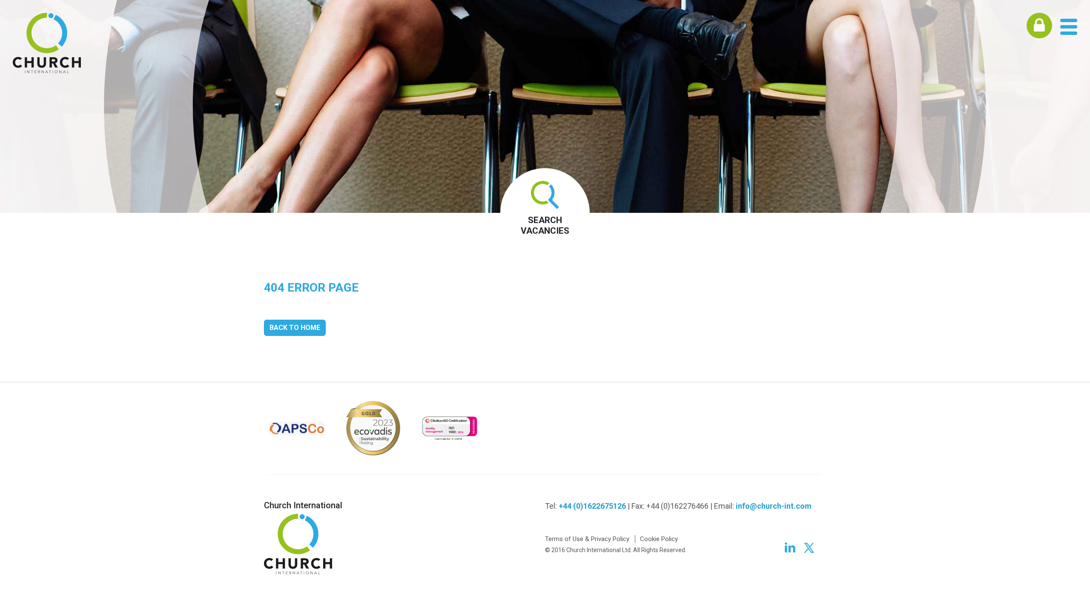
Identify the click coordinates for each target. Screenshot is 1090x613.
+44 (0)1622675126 (592, 505)
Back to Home (295, 328)
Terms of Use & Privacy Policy (587, 539)
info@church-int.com (774, 505)
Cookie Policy (659, 539)
